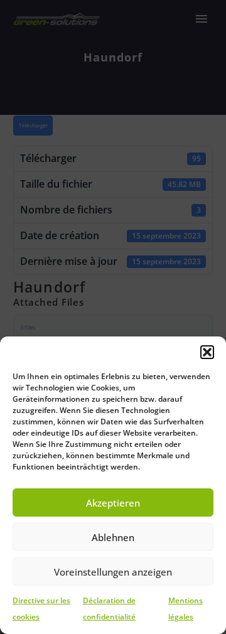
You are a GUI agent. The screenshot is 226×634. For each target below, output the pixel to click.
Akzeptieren (113, 503)
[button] (207, 352)
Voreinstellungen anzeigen (113, 572)
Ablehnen (113, 537)
